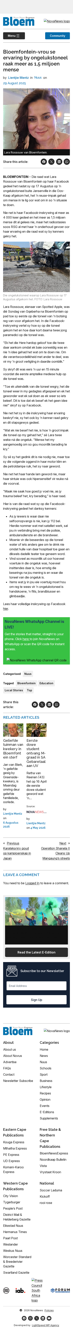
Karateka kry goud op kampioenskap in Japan (17, 853)
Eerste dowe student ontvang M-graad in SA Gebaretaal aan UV (36, 753)
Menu (9, 35)
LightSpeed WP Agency (45, 1325)
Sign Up (36, 1000)
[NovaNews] (36, 812)
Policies (49, 1310)
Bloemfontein (26, 683)
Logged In (32, 883)
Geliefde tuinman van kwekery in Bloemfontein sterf (13, 748)
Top (29, 690)
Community (57, 35)
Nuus (38, 77)
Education (46, 683)
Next (62, 843)
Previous (13, 843)
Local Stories (14, 690)
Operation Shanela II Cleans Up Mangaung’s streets (55, 853)
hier (5, 609)
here (26, 639)
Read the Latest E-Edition (36, 952)
